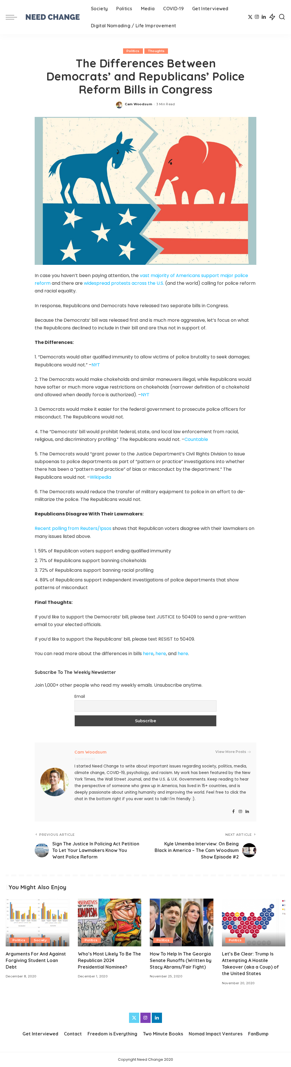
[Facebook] (233, 811)
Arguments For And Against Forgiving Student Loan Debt (36, 960)
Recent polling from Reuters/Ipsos (73, 528)
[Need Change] (52, 17)
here (148, 653)
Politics (133, 51)
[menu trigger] (14, 17)
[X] (250, 17)
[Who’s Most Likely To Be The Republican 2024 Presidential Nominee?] (110, 922)
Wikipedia (100, 477)
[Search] (281, 17)
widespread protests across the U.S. (124, 283)
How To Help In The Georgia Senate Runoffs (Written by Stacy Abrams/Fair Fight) (180, 960)
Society (40, 940)
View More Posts (230, 752)
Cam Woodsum (138, 104)
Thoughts (156, 51)
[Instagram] (257, 17)
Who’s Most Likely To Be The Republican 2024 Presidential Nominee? (109, 960)
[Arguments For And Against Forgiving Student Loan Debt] (37, 922)
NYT (96, 365)
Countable (196, 439)
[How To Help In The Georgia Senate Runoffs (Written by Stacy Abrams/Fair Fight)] (181, 922)
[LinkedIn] (263, 17)
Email (79, 696)
